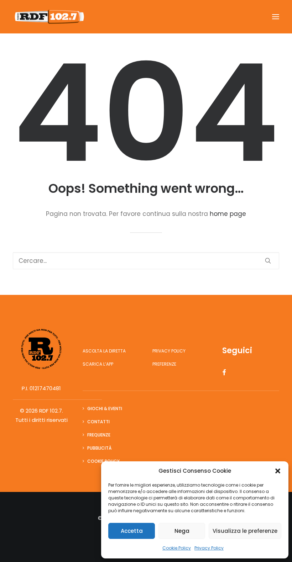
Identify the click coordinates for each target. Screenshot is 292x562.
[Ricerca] (146, 260)
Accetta (132, 531)
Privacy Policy (209, 548)
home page (228, 214)
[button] (277, 470)
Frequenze (98, 435)
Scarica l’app (98, 364)
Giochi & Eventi (104, 408)
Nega (181, 531)
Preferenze (164, 364)
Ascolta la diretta (104, 351)
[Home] (41, 348)
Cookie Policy (176, 548)
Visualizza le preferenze (245, 531)
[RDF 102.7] (48, 17)
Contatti (98, 422)
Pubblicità (99, 448)
